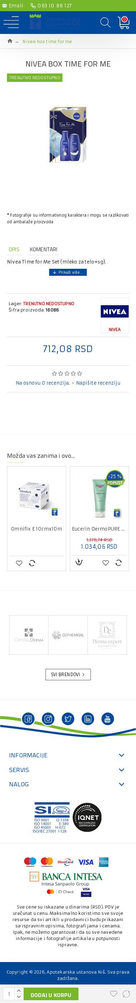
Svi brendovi (65, 674)
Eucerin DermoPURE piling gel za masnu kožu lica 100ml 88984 (99, 529)
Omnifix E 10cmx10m (36, 529)
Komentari (44, 249)
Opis (14, 249)
